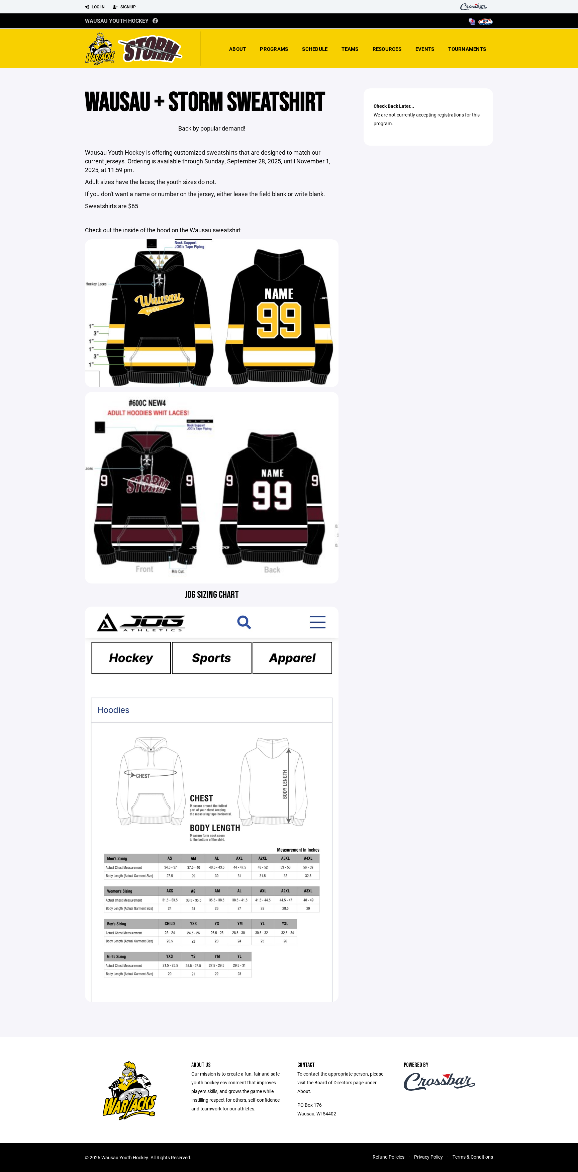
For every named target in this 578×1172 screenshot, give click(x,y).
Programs (274, 49)
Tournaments (467, 49)
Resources (387, 49)
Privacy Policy (428, 1157)
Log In (97, 6)
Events (425, 49)
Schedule (314, 49)
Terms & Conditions (473, 1157)
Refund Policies (388, 1157)
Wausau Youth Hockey (117, 20)
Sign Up (127, 6)
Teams (350, 49)
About (237, 49)
